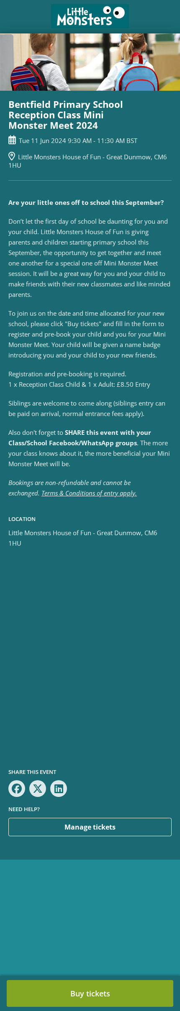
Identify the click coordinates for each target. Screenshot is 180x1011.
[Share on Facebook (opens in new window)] (16, 788)
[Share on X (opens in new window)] (37, 788)
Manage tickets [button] (90, 827)
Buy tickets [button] (90, 993)
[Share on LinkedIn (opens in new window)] (58, 788)
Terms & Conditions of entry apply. (89, 493)
